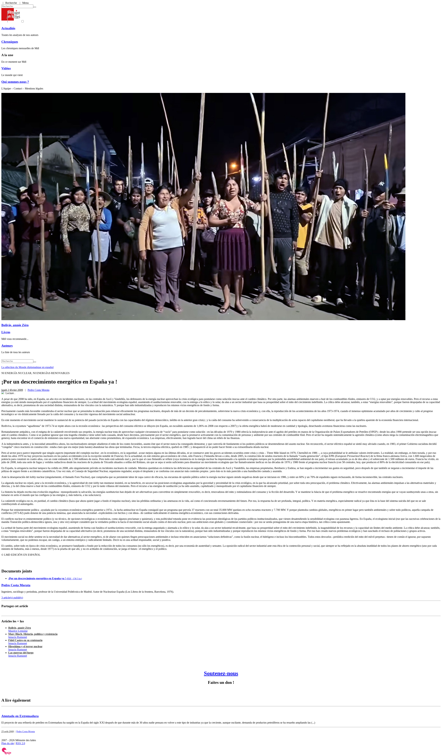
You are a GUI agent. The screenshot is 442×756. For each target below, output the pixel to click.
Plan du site (7, 743)
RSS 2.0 (20, 743)
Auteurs (7, 345)
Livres (5, 332)
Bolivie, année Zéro (15, 325)
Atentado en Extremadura (20, 716)
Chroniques (9, 42)
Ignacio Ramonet (17, 637)
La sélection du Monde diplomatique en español (27, 367)
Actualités (8, 28)
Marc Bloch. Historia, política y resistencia (32, 634)
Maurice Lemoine (18, 630)
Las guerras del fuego (20, 652)
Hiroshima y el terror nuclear (25, 646)
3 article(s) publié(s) (12, 597)
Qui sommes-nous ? (15, 82)
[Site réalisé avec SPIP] (6, 754)
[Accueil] (10, 21)
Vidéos (6, 68)
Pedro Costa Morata (38, 390)
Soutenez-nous (221, 673)
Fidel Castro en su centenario (25, 640)
